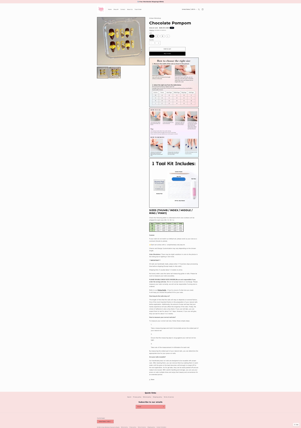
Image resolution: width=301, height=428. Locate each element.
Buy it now (167, 53)
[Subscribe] (163, 407)
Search (129, 397)
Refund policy (147, 397)
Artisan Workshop (105, 427)
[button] (199, 9)
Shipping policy (157, 397)
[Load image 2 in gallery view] (115, 72)
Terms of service (169, 397)
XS (152, 36)
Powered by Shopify (114, 427)
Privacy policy (137, 397)
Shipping (151, 30)
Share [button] (152, 379)
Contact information (161, 427)
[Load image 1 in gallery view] (102, 72)
